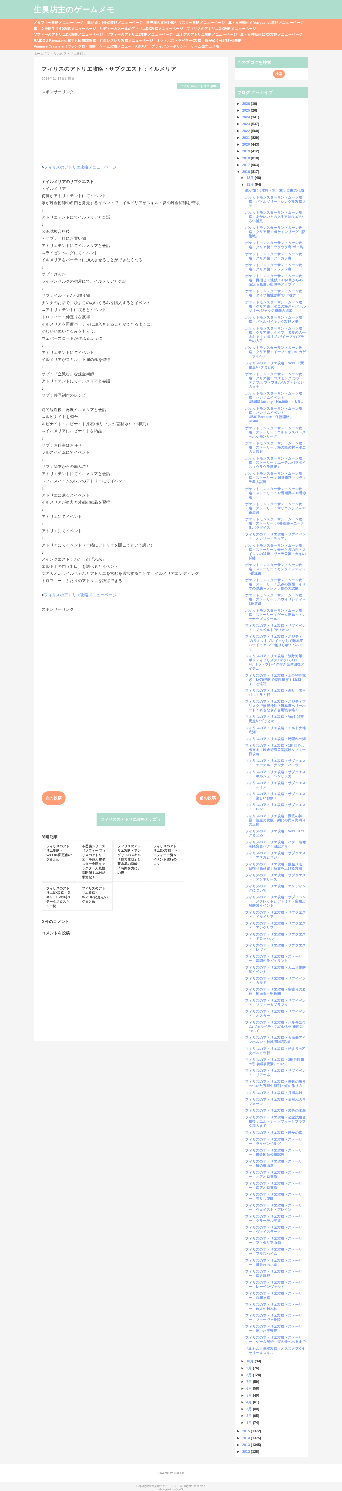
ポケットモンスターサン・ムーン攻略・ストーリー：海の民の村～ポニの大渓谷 (275, 447)
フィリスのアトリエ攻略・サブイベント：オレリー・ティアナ (275, 536)
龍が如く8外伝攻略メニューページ (115, 22)
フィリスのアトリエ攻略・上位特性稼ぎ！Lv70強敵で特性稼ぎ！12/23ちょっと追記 (275, 679)
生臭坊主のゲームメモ (74, 9)
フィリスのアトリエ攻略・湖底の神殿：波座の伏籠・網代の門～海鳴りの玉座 (275, 820)
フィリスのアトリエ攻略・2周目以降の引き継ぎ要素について (274, 1062)
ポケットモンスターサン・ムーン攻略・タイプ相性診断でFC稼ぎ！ (273, 293)
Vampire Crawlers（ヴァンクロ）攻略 (65, 46)
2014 (246, 1438)
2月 (249, 1416)
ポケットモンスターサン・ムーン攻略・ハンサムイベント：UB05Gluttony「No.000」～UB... (274, 397)
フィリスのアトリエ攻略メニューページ (80, 167)
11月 (250, 184)
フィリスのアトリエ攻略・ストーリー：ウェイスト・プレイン (273, 1207)
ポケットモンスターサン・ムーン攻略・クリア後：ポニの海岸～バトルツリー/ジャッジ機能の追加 (275, 306)
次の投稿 (54, 798)
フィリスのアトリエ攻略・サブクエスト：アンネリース (275, 877)
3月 (249, 1409)
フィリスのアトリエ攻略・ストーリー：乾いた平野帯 (273, 1328)
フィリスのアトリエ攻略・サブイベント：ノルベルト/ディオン (275, 628)
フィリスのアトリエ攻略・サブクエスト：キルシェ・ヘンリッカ (275, 774)
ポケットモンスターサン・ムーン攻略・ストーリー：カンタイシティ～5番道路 (275, 569)
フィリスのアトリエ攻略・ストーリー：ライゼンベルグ (273, 1141)
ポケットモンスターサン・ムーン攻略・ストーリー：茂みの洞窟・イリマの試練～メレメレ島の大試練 (275, 584)
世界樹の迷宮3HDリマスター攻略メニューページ (185, 22)
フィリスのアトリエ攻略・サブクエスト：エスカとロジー (275, 855)
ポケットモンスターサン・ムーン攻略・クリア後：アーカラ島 (273, 256)
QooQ (179, 1489)
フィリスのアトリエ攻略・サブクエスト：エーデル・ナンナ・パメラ (275, 763)
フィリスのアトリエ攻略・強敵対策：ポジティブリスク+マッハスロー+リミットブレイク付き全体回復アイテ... (275, 662)
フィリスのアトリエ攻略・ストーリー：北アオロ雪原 (273, 1174)
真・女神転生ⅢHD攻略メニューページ (65, 29)
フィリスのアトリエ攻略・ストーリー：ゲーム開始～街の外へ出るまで (275, 1339)
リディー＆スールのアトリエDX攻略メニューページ (141, 29)
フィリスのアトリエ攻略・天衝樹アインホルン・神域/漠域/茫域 (275, 1039)
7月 (249, 1382)
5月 (249, 1395)
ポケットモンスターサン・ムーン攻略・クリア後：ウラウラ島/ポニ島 (274, 245)
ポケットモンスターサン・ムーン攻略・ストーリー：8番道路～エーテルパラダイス (274, 523)
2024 (246, 117)
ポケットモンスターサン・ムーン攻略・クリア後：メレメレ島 (273, 267)
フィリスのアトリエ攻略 (198, 86)
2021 (246, 138)
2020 (246, 144)
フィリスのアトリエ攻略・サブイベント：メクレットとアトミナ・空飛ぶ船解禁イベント (275, 901)
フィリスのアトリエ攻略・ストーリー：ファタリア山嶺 (273, 1240)
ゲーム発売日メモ (205, 46)
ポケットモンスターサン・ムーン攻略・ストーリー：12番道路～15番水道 (275, 493)
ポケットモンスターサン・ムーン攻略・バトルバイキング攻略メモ (273, 319)
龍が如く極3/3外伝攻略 (223, 40)
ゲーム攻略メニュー (116, 46)
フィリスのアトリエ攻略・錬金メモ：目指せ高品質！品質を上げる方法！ (275, 866)
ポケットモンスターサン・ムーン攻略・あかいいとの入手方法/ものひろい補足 (274, 216)
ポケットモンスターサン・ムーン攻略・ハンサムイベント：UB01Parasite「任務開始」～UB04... (273, 414)
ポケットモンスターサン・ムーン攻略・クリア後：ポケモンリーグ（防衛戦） (275, 232)
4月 (249, 1402)
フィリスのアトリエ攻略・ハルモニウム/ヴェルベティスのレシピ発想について (275, 1026)
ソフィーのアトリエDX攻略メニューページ (68, 34)
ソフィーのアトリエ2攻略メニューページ (140, 34)
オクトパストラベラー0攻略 (179, 40)
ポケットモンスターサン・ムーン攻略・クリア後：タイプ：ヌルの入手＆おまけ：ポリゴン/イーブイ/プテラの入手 (275, 334)
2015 (246, 1431)
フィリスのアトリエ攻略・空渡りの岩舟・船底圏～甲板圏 (275, 991)
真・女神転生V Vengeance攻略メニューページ (266, 22)
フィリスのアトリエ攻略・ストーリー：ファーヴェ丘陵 (273, 1317)
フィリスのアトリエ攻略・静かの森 (273, 1133)
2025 (246, 110)
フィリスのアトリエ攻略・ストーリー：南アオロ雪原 (273, 1185)
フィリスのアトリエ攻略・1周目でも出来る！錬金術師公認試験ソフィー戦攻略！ (275, 750)
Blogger (179, 1472)
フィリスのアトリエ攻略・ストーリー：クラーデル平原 (273, 1218)
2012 (246, 1451)
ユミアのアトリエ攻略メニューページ (206, 34)
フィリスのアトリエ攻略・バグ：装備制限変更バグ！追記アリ (275, 844)
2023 (246, 124)
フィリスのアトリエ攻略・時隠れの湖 (275, 739)
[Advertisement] (131, 127)
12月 (250, 178)
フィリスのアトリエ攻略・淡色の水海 (275, 1110)
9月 (249, 1368)
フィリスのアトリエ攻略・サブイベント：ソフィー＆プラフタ (275, 1002)
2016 (246, 172)
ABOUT (141, 46)
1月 (249, 1423)
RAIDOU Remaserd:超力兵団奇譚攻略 (65, 40)
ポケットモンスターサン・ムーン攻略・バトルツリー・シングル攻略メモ (275, 201)
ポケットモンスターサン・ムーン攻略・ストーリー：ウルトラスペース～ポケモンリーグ (275, 432)
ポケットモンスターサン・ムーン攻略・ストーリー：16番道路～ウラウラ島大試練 (275, 477)
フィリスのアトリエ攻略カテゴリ (131, 819)
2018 (246, 158)
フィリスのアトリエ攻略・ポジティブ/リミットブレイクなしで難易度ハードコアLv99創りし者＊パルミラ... (274, 642)
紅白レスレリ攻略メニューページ (126, 40)
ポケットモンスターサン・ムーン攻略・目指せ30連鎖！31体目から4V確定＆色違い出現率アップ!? (274, 280)
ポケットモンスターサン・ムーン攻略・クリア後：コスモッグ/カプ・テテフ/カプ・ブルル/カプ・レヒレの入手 (274, 380)
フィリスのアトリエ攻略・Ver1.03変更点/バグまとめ (274, 365)
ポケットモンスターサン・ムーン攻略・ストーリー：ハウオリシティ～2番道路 (275, 599)
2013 (246, 1445)
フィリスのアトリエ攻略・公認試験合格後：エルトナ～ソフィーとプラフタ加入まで (275, 1121)
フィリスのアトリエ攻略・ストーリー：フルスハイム (273, 1251)
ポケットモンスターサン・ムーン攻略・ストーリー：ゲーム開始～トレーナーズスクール (275, 614)
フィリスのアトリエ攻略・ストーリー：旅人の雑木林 (273, 1306)
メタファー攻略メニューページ (59, 22)
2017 (246, 165)
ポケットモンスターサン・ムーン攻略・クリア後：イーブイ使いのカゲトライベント (275, 352)
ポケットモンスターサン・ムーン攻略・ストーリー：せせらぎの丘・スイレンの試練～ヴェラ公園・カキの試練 (275, 551)
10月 (250, 1361)
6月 (249, 1388)
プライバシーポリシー (169, 46)
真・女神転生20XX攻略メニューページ (271, 34)
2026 (246, 104)
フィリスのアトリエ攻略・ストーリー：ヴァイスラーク (273, 1229)
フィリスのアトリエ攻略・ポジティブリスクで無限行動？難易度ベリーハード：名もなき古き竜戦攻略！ (275, 705)
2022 (246, 131)
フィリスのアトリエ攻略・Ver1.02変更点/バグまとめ (274, 719)
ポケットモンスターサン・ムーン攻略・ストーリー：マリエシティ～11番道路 (275, 508)
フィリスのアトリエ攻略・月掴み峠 (273, 1093)
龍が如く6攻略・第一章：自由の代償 (274, 190)
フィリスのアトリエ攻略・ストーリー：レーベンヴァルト (273, 1284)
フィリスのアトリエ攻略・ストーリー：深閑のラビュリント (273, 958)
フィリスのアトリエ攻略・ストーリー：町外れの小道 (273, 1262)
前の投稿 (208, 798)
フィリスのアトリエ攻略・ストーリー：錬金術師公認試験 (273, 1152)
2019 (246, 151)
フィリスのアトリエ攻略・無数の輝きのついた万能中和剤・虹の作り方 (275, 1084)
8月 (249, 1375)
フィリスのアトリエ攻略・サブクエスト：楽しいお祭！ (275, 796)
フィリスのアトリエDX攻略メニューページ (221, 29)
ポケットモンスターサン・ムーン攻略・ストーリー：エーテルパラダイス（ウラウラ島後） (275, 462)
